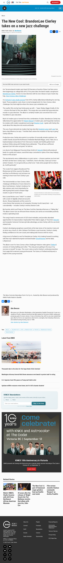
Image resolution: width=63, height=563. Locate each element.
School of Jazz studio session (15, 100)
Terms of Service (53, 531)
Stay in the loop (38, 403)
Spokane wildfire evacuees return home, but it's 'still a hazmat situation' (23, 385)
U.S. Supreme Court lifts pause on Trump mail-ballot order (19, 380)
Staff (24, 529)
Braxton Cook (38, 123)
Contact (25, 525)
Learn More (31, 469)
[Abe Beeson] (5, 311)
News (14, 399)
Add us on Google (54, 84)
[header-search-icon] (47, 2)
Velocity (40, 150)
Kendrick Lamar (44, 129)
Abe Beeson (18, 31)
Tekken (53, 245)
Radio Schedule (27, 536)
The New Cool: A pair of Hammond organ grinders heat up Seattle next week (38, 490)
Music (3, 15)
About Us (25, 522)
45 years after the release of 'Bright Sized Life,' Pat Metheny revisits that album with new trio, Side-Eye (24, 499)
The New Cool (15, 329)
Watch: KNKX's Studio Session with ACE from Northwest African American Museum (9, 498)
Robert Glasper (29, 121)
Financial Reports (53, 522)
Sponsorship (39, 536)
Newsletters (39, 529)
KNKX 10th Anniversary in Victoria (31, 460)
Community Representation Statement (53, 527)
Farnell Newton (40, 238)
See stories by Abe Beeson (19, 322)
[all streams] (60, 8)
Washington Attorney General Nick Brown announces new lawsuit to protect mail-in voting (28, 374)
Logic (53, 129)
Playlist (38, 522)
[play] (4, 8)
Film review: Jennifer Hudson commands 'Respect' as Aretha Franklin (53, 490)
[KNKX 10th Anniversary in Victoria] (31, 434)
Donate (56, 2)
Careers (38, 532)
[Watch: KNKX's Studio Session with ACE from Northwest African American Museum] (9, 486)
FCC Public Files (53, 538)
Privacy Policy (29, 406)
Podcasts (38, 525)
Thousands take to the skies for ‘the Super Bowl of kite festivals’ (21, 369)
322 (22, 329)
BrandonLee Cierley (9, 94)
